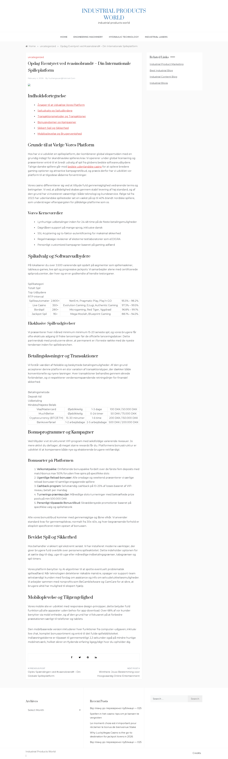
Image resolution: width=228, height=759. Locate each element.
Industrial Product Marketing (166, 64)
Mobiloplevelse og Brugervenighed (60, 133)
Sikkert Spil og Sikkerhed (53, 128)
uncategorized (36, 57)
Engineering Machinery (88, 37)
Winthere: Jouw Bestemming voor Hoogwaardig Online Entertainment (118, 673)
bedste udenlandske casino (85, 166)
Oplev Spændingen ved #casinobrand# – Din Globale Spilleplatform (54, 673)
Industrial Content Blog (163, 76)
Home (63, 37)
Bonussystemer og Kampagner (57, 122)
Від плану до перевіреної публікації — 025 (116, 708)
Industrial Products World (114, 14)
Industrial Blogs (159, 83)
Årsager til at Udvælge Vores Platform (61, 105)
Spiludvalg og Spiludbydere (55, 110)
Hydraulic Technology (124, 37)
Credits (197, 753)
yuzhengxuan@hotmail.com (61, 78)
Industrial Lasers (156, 37)
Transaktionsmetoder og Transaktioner (62, 116)
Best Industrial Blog (161, 70)
